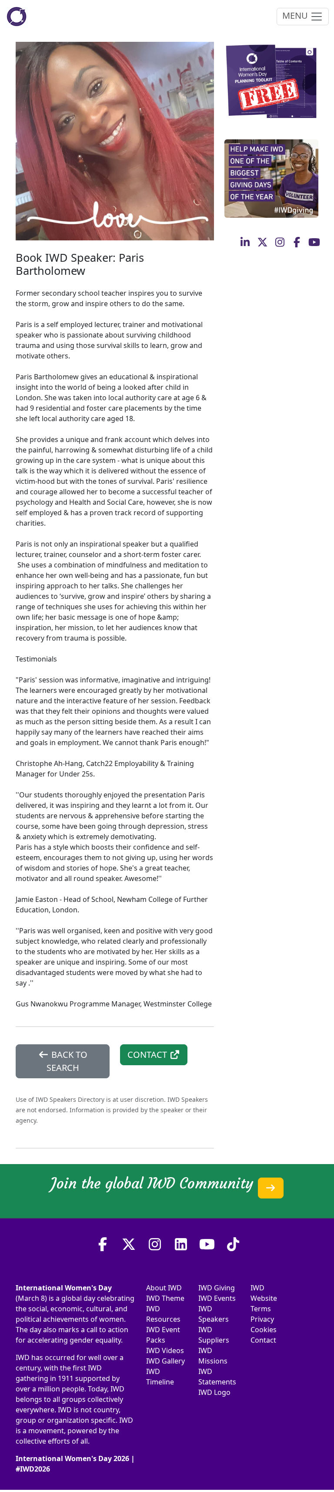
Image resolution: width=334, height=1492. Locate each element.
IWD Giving (216, 1288)
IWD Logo (214, 1392)
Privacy (262, 1319)
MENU (296, 15)
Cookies (263, 1329)
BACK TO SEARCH (67, 1061)
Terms (260, 1308)
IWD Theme (165, 1298)
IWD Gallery (165, 1361)
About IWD (164, 1288)
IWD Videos (165, 1350)
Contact (263, 1340)
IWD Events (217, 1298)
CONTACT (148, 1054)
